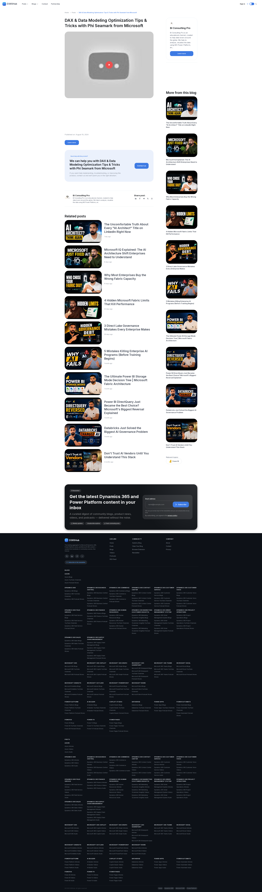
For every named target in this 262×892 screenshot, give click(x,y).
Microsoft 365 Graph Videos (118, 831)
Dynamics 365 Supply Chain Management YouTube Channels (96, 650)
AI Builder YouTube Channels (96, 708)
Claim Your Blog (137, 546)
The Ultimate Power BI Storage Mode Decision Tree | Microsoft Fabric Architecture (125, 380)
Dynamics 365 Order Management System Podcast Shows (163, 630)
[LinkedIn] (135, 198)
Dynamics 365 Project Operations (186, 611)
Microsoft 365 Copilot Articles (96, 828)
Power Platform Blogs (71, 705)
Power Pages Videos (116, 878)
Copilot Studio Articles (116, 862)
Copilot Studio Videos (116, 865)
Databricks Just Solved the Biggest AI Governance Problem (181, 411)
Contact (45, 4)
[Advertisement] (109, 117)
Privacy (168, 549)
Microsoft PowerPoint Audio (118, 853)
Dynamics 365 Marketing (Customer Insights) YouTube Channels (141, 623)
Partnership (55, 4)
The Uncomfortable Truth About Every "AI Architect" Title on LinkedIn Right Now (126, 228)
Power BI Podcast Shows (73, 728)
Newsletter (135, 553)
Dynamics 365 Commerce (119, 587)
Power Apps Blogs (160, 705)
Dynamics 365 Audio (71, 766)
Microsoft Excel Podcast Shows (187, 674)
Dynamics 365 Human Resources (117, 611)
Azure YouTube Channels (73, 580)
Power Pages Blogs (115, 723)
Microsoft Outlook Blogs (94, 686)
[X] (147, 198)
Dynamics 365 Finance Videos (97, 785)
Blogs (34, 4)
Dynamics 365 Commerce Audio (119, 770)
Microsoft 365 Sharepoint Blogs (142, 668)
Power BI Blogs (69, 723)
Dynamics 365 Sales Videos (73, 807)
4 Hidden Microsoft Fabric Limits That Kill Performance (181, 233)
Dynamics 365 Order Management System (162, 611)
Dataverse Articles (138, 862)
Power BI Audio (69, 880)
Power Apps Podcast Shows (163, 710)
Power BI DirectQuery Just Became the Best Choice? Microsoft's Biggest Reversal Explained (181, 375)
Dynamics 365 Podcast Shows (74, 599)
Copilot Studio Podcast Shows (119, 713)
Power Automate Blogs (184, 705)
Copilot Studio (115, 702)
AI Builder (91, 702)
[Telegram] (143, 198)
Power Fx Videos (92, 878)
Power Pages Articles (116, 875)
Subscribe (182, 504)
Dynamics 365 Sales (73, 637)
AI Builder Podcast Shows (95, 710)
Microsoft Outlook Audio (95, 853)
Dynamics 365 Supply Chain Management (95, 638)
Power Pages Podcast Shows (118, 731)
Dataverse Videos (137, 865)
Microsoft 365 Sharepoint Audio (142, 840)
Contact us (141, 166)
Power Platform (71, 702)
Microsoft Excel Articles (184, 828)
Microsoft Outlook (95, 683)
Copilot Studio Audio (115, 867)
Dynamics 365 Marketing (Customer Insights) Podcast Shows (141, 630)
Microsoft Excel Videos (184, 831)
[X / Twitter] (67, 556)
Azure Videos (69, 749)
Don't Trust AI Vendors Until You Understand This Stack (179, 446)
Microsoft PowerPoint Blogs (118, 686)
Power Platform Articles (72, 862)
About (168, 543)
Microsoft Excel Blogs (183, 666)
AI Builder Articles (92, 862)
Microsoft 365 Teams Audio (163, 834)
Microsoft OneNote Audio (73, 853)
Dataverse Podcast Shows (140, 710)
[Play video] (109, 65)
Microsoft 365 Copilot (96, 663)
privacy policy (172, 515)
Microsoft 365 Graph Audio (118, 834)
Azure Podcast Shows (72, 583)
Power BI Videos (70, 878)
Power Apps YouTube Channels (164, 708)
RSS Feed (113, 559)
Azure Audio (69, 752)
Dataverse (136, 702)
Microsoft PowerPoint (119, 683)
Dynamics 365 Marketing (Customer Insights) (142, 611)
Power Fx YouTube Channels (96, 726)
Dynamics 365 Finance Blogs (96, 613)
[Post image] (83, 231)
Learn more (72, 142)
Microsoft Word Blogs (139, 686)
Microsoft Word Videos (139, 851)
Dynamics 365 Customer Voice (186, 588)
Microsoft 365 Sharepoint (138, 664)
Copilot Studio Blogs (115, 705)
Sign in (242, 4)
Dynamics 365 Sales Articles (74, 805)
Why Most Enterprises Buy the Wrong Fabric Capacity (181, 198)
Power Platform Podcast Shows (75, 713)
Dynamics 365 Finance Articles (97, 782)
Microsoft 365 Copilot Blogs (96, 666)
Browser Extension (138, 549)
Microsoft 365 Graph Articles (118, 828)
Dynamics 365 (70, 587)
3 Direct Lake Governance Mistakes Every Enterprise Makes (180, 267)
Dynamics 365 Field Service (72, 611)
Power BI (175, 461)
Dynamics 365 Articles (72, 760)
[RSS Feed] (82, 556)
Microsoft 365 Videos (71, 831)
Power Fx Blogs (92, 723)
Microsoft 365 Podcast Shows (74, 674)
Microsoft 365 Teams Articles (163, 828)
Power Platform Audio (72, 867)
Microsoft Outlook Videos (95, 851)
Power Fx (91, 719)
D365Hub (12, 3)
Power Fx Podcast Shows (95, 728)
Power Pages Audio (115, 880)
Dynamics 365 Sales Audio (73, 810)
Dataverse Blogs (137, 705)
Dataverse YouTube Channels (141, 708)
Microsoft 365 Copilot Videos (96, 831)
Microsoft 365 (71, 663)
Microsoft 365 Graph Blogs (118, 666)
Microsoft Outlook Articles (95, 848)
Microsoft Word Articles (139, 848)
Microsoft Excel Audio (183, 834)
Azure (67, 574)
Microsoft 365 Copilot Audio (96, 834)
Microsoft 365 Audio (71, 834)
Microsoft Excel (183, 663)
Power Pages (114, 719)
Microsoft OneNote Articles (73, 848)
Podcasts (113, 556)
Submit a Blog (136, 543)
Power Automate (184, 702)
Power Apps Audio (160, 867)
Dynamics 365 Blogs (71, 591)
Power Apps (159, 702)
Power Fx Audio (92, 880)
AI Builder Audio (92, 867)
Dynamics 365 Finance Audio (96, 788)
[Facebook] (139, 198)
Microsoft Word (139, 683)
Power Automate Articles (184, 862)
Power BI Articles (70, 875)
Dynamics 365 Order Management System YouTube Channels (164, 623)
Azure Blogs (68, 577)
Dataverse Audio (137, 867)
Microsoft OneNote (73, 683)
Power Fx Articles (92, 875)
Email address (150, 499)
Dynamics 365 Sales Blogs (73, 640)
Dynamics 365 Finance (96, 610)
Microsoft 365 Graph (118, 663)
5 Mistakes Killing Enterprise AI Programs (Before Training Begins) (126, 354)
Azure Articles (69, 746)
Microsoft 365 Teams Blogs (163, 666)
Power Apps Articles (160, 862)
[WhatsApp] (152, 198)
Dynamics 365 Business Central (96, 588)
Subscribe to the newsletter (76, 562)
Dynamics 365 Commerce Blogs (119, 591)
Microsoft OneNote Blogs (73, 686)
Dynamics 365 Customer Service (164, 588)
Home (67, 12)
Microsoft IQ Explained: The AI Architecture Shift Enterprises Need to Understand (125, 253)
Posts (24, 4)
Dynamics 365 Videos (72, 763)
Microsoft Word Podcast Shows (142, 694)
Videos (112, 553)
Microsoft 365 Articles (72, 828)
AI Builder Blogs (92, 705)
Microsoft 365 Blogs (71, 666)
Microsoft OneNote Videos (73, 851)
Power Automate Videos (184, 865)
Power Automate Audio (184, 867)
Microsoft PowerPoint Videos (118, 851)
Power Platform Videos (72, 865)
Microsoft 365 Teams (163, 663)
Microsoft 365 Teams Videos (163, 831)
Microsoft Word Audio (139, 853)
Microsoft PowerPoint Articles (118, 848)
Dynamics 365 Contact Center (141, 588)
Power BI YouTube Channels (74, 726)
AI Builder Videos (92, 865)
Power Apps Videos (160, 865)
